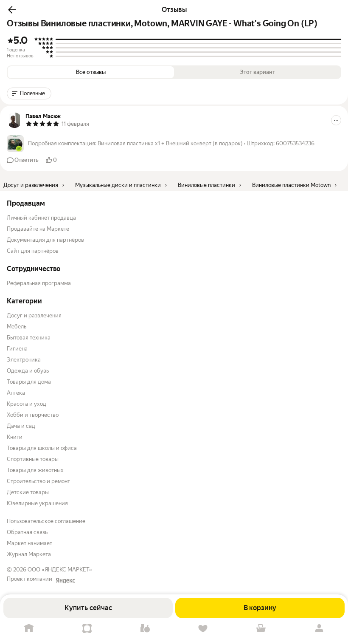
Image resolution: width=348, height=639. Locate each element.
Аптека (16, 393)
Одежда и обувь (28, 371)
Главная (29, 628)
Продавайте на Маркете (38, 229)
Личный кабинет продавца (41, 218)
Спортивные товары (33, 459)
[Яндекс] (65, 580)
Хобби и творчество (33, 415)
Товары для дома (29, 382)
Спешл (87, 628)
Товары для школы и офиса (42, 448)
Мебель (16, 326)
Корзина (261, 628)
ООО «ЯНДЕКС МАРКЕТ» (60, 569)
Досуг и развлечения (34, 315)
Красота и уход (26, 404)
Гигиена (17, 348)
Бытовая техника (29, 337)
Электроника (24, 359)
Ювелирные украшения (37, 503)
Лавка (145, 628)
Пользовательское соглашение (46, 521)
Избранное (203, 628)
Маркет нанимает (29, 543)
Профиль (319, 628)
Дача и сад (21, 426)
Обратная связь (27, 532)
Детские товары (28, 492)
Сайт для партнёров (33, 251)
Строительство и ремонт (38, 481)
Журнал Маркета (29, 554)
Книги (14, 437)
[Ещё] (336, 120)
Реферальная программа (39, 283)
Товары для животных (35, 470)
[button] (12, 10)
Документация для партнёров (45, 240)
